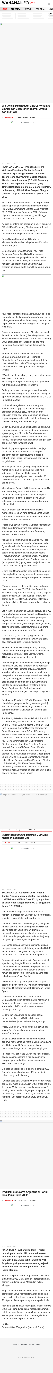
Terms (38, 1344)
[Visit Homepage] (18, 3)
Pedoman (23, 1344)
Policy (31, 1344)
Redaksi (15, 1344)
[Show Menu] (49, 3)
